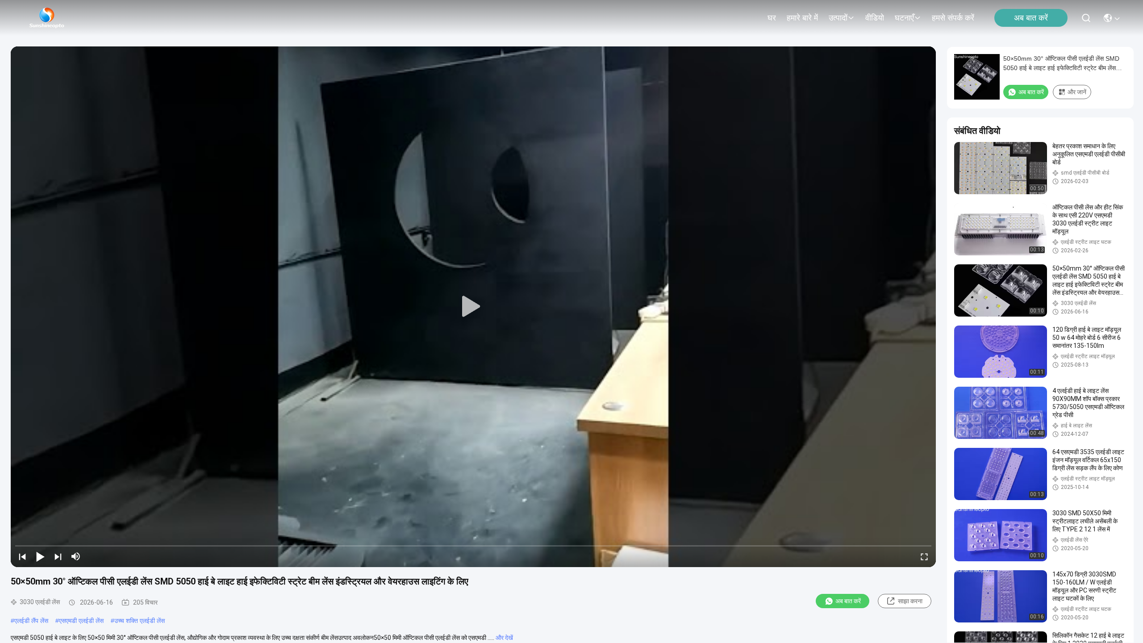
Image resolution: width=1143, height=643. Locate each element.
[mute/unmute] (76, 556)
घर (772, 17)
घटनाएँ (904, 17)
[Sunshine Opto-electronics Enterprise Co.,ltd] (46, 18)
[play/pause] (40, 556)
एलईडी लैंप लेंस (31, 620)
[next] (58, 556)
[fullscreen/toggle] (924, 556)
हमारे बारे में (802, 17)
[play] (473, 307)
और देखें (504, 637)
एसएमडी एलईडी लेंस (81, 620)
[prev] (22, 556)
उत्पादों (838, 17)
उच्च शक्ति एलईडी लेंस (139, 620)
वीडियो (874, 17)
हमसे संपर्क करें (953, 17)
